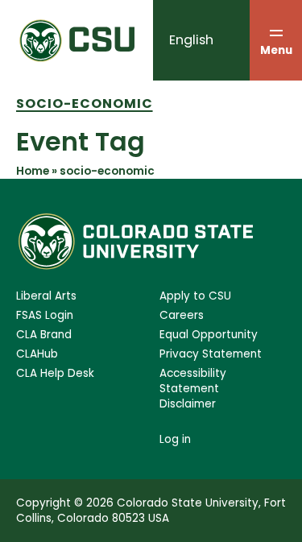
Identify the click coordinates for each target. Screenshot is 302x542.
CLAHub (37, 354)
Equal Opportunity (208, 334)
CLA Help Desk (55, 373)
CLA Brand (44, 334)
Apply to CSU (195, 296)
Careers (181, 315)
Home (32, 171)
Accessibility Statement (192, 381)
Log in (175, 439)
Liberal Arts (46, 296)
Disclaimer (187, 404)
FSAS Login (44, 315)
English (191, 40)
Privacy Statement (210, 354)
